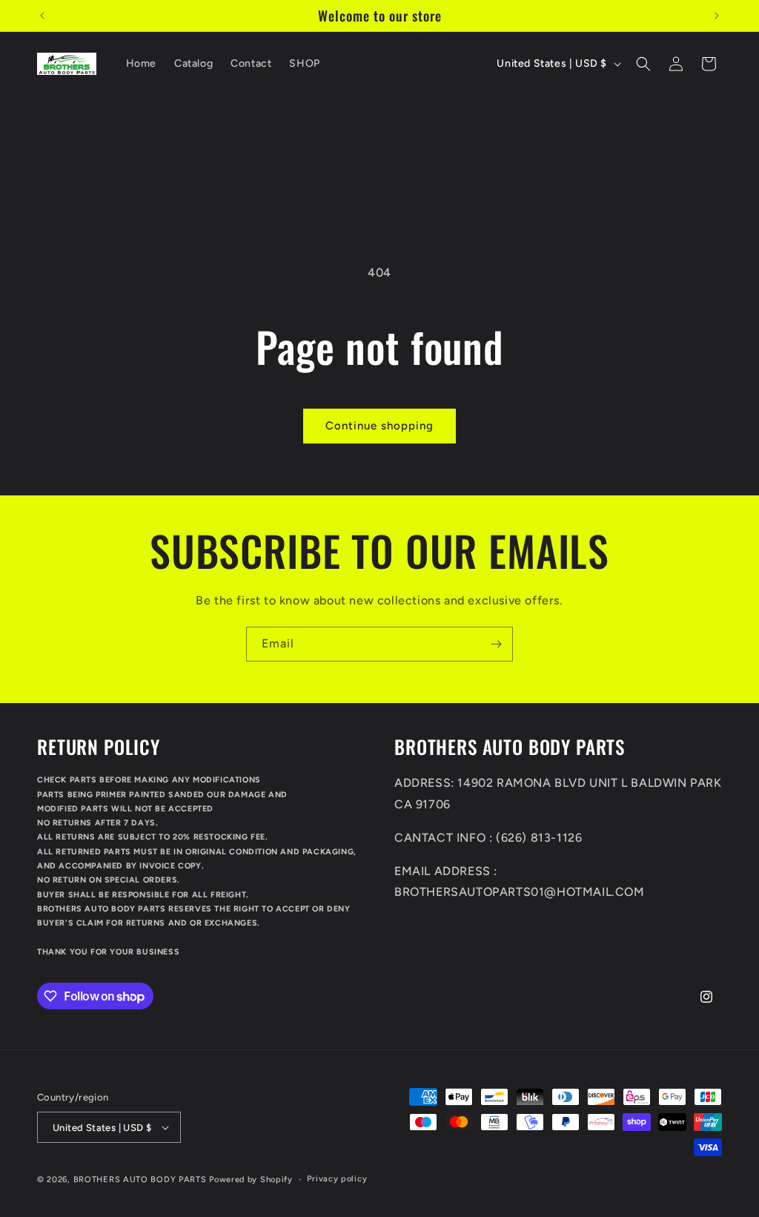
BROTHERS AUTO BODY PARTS (140, 1179)
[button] (643, 63)
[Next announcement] (716, 15)
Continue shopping (379, 425)
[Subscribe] (496, 644)
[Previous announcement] (42, 15)
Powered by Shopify (251, 1179)
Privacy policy (337, 1179)
